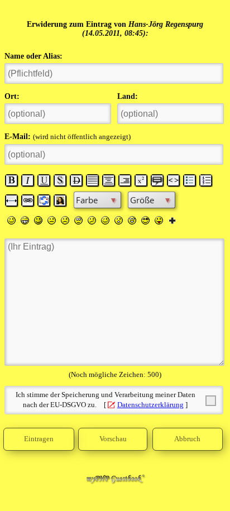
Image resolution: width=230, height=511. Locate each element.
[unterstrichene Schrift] (44, 180)
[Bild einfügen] (60, 200)
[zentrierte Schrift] (109, 180)
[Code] (173, 180)
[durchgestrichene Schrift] (76, 180)
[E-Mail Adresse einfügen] (44, 200)
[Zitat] (157, 180)
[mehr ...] (172, 220)
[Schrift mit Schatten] (60, 180)
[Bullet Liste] (190, 180)
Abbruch (187, 439)
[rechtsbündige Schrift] (125, 180)
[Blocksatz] (92, 180)
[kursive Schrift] (28, 180)
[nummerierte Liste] (206, 180)
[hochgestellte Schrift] (141, 180)
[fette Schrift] (11, 180)
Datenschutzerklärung (150, 405)
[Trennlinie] (11, 200)
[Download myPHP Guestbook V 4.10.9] (115, 481)
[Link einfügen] (28, 200)
